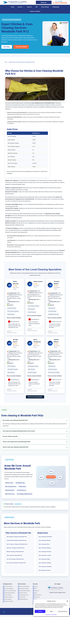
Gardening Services (24, 594)
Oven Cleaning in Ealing (44, 559)
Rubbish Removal (24, 599)
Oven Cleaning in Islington (45, 562)
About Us (29, 7)
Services (20, 7)
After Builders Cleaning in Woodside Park (17, 536)
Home (12, 7)
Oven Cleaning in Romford (45, 551)
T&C (36, 599)
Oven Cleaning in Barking (45, 547)
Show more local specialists (35, 396)
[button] (67, 601)
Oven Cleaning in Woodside (45, 536)
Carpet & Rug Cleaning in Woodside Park (16, 540)
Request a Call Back (35, 11)
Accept (40, 611)
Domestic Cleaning (9, 588)
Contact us (37, 597)
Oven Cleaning (8, 594)
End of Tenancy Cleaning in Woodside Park (17, 544)
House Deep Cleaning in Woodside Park (16, 562)
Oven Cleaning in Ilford (44, 544)
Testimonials (55, 7)
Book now (43, 2)
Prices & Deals (45, 7)
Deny (51, 611)
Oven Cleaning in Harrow (45, 570)
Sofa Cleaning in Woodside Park (14, 555)
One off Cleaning (8, 586)
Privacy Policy (48, 614)
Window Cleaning (8, 597)
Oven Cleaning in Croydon (45, 555)
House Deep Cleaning (24, 586)
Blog (36, 592)
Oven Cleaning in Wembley (45, 566)
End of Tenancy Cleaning (10, 590)
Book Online (7, 46)
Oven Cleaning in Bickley (45, 540)
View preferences (62, 611)
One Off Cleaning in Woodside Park (15, 559)
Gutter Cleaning (23, 592)
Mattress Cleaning (9, 601)
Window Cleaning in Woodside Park (15, 551)
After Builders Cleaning (25, 590)
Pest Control (22, 597)
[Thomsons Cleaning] (15, 2)
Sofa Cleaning (8, 599)
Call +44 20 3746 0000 (21, 46)
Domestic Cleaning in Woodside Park (15, 547)
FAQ (36, 7)
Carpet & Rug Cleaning (10, 592)
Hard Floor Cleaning (24, 588)
